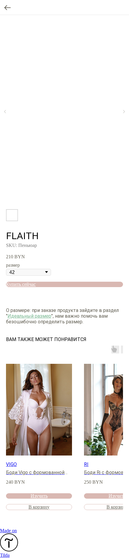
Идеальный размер (29, 316)
